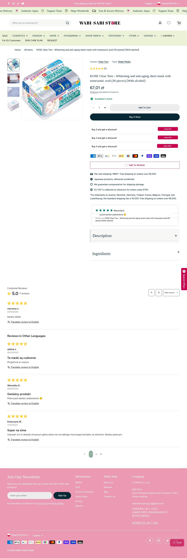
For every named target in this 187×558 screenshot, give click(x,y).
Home (18, 49)
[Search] (67, 23)
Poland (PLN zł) (169, 3)
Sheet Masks (124, 61)
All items (28, 49)
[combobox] (40, 22)
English (148, 3)
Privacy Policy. (57, 503)
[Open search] (151, 292)
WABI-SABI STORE (24, 550)
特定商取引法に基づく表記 (145, 522)
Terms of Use (43, 503)
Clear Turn (103, 61)
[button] (97, 68)
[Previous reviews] (95, 215)
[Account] (160, 23)
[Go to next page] (101, 454)
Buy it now (134, 117)
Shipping (94, 92)
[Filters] (159, 292)
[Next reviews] (174, 215)
